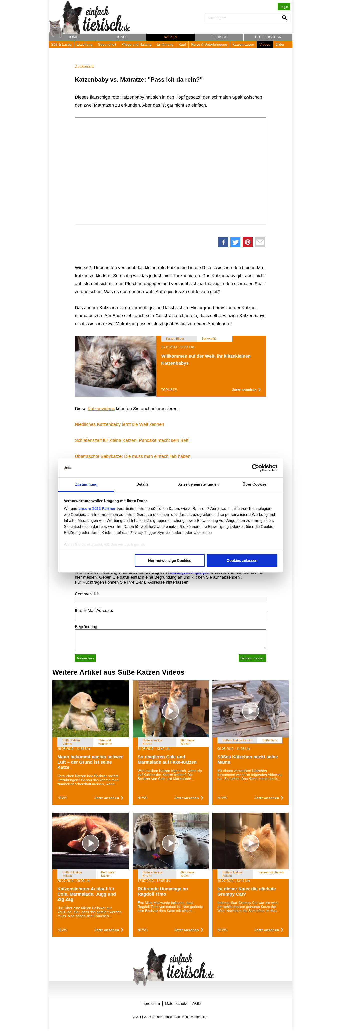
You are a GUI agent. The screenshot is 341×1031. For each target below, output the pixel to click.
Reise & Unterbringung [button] (209, 44)
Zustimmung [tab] (86, 484)
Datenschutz (176, 1003)
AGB (196, 1003)
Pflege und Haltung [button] (136, 44)
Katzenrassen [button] (243, 44)
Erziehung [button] (85, 44)
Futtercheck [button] (268, 37)
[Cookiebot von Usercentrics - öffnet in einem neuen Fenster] (255, 468)
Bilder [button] (279, 44)
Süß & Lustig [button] (61, 44)
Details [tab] (142, 484)
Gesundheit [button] (107, 44)
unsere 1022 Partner (97, 508)
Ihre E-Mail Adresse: (94, 610)
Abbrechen (85, 658)
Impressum (150, 1003)
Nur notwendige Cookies (169, 560)
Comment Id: (87, 594)
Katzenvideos (101, 408)
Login (283, 7)
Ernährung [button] (165, 44)
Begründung (86, 626)
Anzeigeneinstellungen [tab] (198, 484)
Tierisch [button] (219, 37)
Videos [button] (264, 44)
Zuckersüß (84, 66)
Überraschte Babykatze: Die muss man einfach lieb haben (132, 456)
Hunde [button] (122, 37)
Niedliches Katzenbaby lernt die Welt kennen (119, 424)
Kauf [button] (182, 44)
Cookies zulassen (242, 560)
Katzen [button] (170, 37)
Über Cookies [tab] (255, 484)
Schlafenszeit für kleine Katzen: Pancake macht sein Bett (131, 440)
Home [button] (73, 37)
